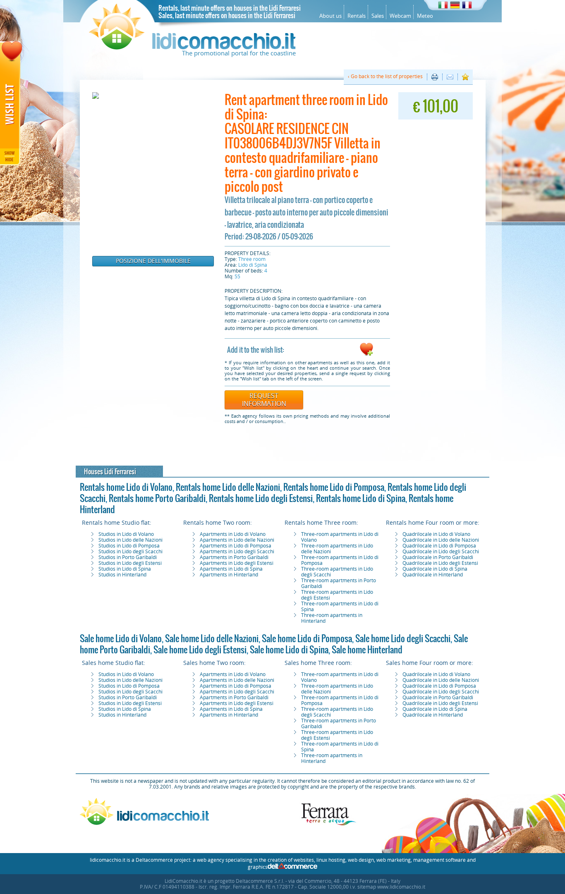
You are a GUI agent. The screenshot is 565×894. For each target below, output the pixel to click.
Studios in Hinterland (122, 575)
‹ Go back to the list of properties (385, 76)
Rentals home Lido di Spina (360, 498)
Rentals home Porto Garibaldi (157, 498)
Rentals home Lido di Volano (126, 487)
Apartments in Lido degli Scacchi (237, 552)
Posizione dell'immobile (153, 261)
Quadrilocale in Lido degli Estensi (440, 563)
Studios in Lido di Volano (126, 534)
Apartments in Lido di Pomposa (235, 546)
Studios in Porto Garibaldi (127, 557)
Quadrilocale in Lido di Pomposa (439, 546)
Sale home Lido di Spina (289, 649)
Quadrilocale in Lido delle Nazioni (440, 540)
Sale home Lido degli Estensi (200, 649)
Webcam (400, 16)
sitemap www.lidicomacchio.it (391, 887)
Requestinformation (264, 400)
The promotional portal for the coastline (239, 53)
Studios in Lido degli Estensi (130, 563)
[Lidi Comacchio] (192, 47)
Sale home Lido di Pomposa (307, 638)
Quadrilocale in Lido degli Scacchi (440, 552)
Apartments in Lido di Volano (233, 534)
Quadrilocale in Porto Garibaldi (437, 557)
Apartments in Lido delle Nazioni (237, 540)
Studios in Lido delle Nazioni (130, 540)
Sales (377, 16)
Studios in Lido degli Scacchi (130, 552)
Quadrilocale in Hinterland (432, 575)
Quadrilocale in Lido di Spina (434, 569)
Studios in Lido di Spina (124, 569)
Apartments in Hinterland (229, 575)
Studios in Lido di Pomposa (129, 546)
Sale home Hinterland (367, 649)
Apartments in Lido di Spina (231, 569)
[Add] (366, 354)
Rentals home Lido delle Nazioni (228, 487)
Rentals (356, 16)
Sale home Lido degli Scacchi (402, 638)
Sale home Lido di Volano (121, 638)
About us (330, 16)
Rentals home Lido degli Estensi (261, 498)
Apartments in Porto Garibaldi (234, 557)
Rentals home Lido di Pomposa (333, 487)
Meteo (425, 16)
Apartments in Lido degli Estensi (236, 563)
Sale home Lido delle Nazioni (212, 638)
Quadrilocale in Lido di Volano (436, 534)
